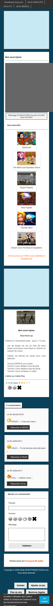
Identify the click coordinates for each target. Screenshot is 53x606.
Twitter (40, 560)
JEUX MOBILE (22, 6)
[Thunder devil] (26, 212)
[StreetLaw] (26, 131)
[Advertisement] (26, 30)
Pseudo (12, 502)
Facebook (30, 560)
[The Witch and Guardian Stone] (26, 151)
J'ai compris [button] (44, 599)
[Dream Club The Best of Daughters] (26, 232)
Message (13, 524)
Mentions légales (36, 592)
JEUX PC (8, 6)
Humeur (12, 513)
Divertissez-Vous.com (13, 2)
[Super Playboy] (26, 172)
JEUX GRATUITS (35, 2)
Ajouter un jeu (38, 585)
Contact (20, 585)
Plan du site (16, 592)
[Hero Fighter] (26, 192)
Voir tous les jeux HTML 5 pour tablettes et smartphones (26, 257)
